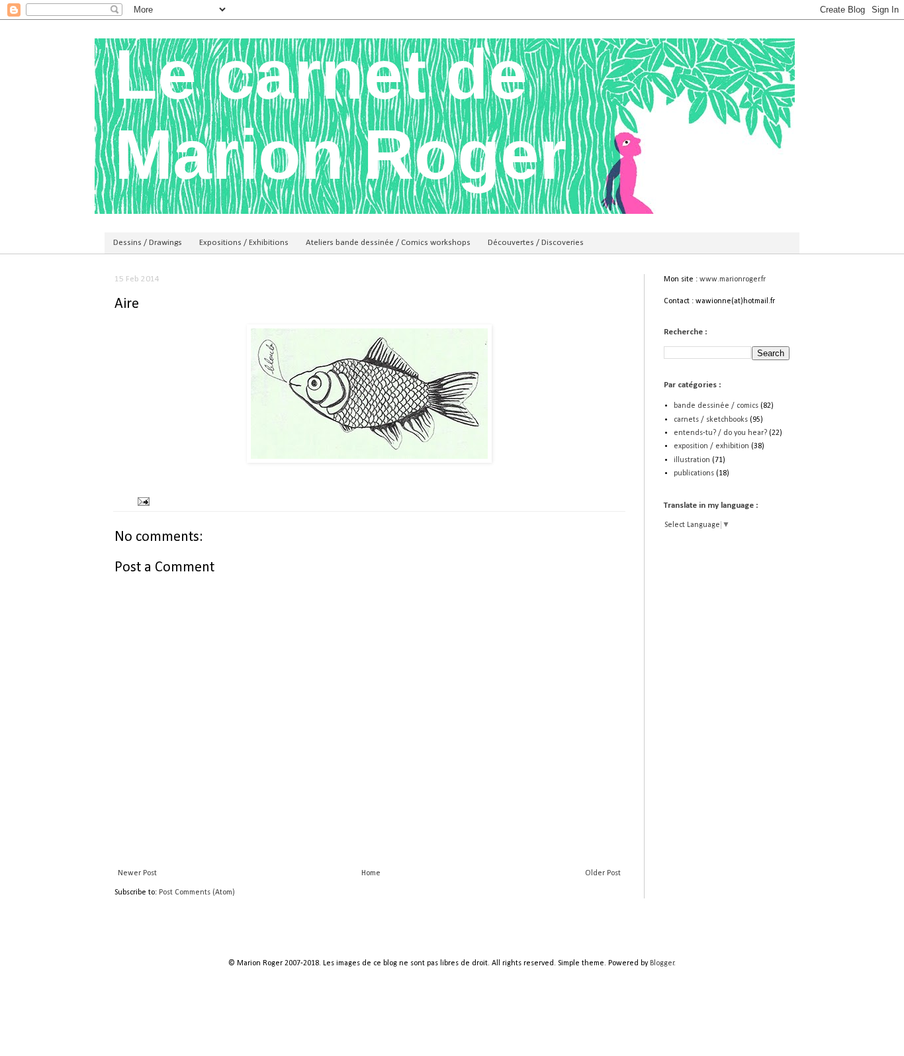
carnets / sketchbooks (711, 420)
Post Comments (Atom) (197, 892)
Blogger (662, 963)
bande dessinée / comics (716, 406)
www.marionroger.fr (733, 279)
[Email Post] (142, 501)
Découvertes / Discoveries (536, 242)
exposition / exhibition (711, 446)
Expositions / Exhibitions (244, 242)
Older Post (603, 873)
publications (694, 473)
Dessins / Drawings (147, 242)
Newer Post (137, 873)
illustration (692, 460)
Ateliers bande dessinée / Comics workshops (388, 242)
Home (371, 873)
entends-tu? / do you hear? (720, 433)
